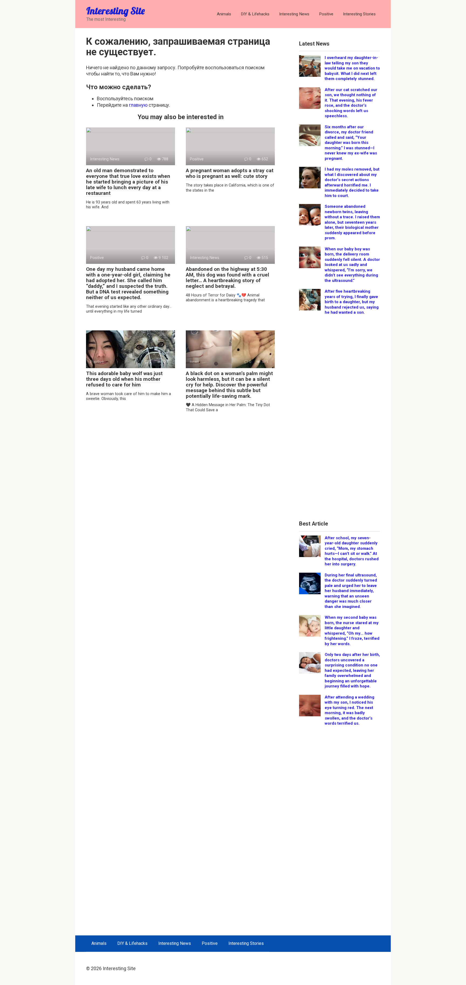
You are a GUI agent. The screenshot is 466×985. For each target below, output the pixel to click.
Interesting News (294, 14)
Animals (224, 14)
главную (138, 105)
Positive (326, 14)
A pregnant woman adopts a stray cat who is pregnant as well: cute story (229, 173)
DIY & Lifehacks (255, 14)
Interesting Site (115, 11)
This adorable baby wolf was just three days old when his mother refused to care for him (124, 379)
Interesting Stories (359, 14)
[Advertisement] (339, 420)
